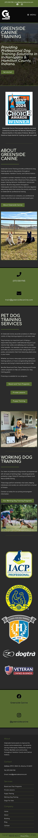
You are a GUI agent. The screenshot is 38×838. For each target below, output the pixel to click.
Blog (5, 822)
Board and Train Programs (13, 786)
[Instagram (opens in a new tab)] (21, 4)
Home (6, 811)
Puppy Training (9, 793)
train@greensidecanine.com (24, 2)
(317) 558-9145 (9, 2)
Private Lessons (9, 790)
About (6, 815)
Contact (7, 825)
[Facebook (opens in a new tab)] (17, 4)
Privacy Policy (24, 836)
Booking (7, 818)
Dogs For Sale (9, 800)
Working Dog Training (11, 797)
